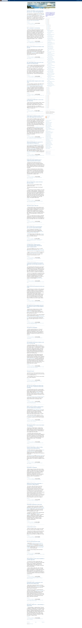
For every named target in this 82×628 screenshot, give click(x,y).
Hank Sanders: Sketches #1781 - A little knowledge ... (51, 86)
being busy (30, 111)
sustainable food (41, 301)
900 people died (38, 392)
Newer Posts (28, 622)
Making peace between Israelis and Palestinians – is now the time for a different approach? (35, 484)
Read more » (28, 55)
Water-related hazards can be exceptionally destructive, (35, 396)
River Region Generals (48, 136)
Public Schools (33, 420)
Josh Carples (47, 117)
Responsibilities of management (32, 467)
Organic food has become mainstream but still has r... (50, 58)
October (48, 27)
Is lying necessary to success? (31, 526)
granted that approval (33, 148)
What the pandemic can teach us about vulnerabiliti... (50, 82)
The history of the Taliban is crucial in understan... (50, 31)
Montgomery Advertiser (48, 123)
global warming (38, 402)
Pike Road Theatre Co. (48, 145)
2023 (47, 21)
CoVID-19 (30, 177)
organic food (36, 301)
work (36, 381)
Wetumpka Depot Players (49, 142)
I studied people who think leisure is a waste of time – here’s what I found (35, 100)
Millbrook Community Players (49, 144)
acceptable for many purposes (39, 127)
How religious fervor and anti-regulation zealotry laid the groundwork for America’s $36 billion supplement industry (35, 306)
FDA (34, 155)
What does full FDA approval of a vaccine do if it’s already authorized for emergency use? (35, 143)
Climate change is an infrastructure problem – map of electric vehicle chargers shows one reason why (35, 116)
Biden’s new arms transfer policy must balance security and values (35, 47)
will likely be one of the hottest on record (35, 544)
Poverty (35, 239)
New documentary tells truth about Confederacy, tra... (51, 63)
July (47, 87)
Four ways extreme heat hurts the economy (33, 541)
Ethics (37, 222)
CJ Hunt (38, 345)
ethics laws (40, 222)
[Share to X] (37, 23)
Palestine (36, 500)
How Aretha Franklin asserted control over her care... (50, 36)
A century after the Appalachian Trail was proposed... (50, 56)
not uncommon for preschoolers (35, 415)
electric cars (36, 137)
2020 (47, 95)
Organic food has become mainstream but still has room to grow (35, 287)
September (48, 28)
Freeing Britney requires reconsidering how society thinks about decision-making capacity (35, 583)
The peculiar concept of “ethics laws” (33, 205)
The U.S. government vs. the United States (33, 28)
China (33, 577)
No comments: (32, 23)
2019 (47, 96)
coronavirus (31, 258)
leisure (38, 111)
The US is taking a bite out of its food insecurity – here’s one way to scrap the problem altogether (34, 227)
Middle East (33, 500)
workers (30, 463)
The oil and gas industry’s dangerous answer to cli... (50, 38)
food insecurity (31, 239)
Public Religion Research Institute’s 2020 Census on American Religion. (35, 508)
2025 (47, 19)
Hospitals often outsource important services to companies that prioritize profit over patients (34, 160)
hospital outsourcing (39, 177)
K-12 (29, 420)
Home (35, 622)
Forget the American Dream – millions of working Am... (50, 72)
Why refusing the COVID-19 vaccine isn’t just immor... (50, 70)
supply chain (39, 577)
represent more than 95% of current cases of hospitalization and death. (35, 250)
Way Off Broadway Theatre (49, 143)
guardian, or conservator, (40, 590)
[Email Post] (35, 23)
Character (30, 222)
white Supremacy (35, 367)
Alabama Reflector (48, 127)
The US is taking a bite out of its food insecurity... (50, 52)
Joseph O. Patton (48, 116)
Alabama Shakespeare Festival (49, 140)
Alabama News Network (48, 124)
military (30, 58)
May (47, 89)
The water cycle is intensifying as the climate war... (51, 66)
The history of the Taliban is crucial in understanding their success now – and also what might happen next (35, 11)
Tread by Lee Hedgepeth (48, 128)
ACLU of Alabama (48, 148)
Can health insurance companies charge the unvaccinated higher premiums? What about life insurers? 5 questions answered (34, 245)
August (48, 29)
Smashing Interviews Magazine (49, 138)
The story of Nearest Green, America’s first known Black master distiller (35, 182)
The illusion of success (30, 371)
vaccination (31, 619)
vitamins (35, 323)
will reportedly (34, 52)
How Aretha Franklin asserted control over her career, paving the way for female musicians (35, 63)
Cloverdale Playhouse (48, 141)
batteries (30, 577)
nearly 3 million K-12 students (37, 409)
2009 (47, 107)
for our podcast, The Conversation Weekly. (35, 20)
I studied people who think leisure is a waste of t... (51, 40)
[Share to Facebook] (38, 23)
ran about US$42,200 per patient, (34, 252)
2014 (47, 102)
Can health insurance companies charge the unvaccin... (51, 54)
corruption (34, 222)
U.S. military (31, 578)
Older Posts (43, 622)
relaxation (41, 111)
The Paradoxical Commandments (32, 327)
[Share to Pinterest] (39, 23)
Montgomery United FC (48, 137)
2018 (47, 97)
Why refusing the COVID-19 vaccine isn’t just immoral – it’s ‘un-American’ (35, 425)
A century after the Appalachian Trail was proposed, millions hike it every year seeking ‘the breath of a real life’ (35, 264)
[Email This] (36, 23)
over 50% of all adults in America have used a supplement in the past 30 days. (35, 316)
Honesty (36, 537)
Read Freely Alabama (48, 146)
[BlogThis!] (37, 23)
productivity (29, 381)
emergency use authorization (31, 151)
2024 (47, 20)
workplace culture (38, 479)
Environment (40, 137)
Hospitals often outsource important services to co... (50, 46)
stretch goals (33, 381)
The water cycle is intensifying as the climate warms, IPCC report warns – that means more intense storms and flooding (35, 386)
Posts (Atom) (31, 623)
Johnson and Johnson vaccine (40, 155)
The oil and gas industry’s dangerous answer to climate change (35, 81)
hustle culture (35, 111)
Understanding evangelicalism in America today (34, 504)
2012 (47, 104)
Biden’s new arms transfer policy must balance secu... (50, 34)
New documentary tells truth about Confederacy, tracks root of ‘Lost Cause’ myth (35, 343)
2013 (47, 103)
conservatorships (38, 586)
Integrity (38, 537)
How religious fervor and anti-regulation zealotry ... (50, 60)
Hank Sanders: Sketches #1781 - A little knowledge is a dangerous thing (35, 605)
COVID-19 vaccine (31, 155)
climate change (31, 137)
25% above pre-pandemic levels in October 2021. (35, 232)
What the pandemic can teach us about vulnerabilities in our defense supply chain (35, 559)
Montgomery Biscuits (48, 135)
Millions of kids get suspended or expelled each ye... (51, 68)
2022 (47, 22)
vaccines (28, 443)
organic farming (31, 301)
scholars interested (31, 455)
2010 (47, 106)
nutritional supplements (30, 323)
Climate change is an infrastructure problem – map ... (51, 42)
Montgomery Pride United (49, 147)
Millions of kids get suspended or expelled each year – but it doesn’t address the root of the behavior (35, 407)
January (48, 94)
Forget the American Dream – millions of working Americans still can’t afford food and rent (35, 448)
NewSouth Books (48, 139)
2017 (47, 98)
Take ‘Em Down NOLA (30, 358)
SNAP (37, 239)
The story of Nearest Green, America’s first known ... (50, 48)
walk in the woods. (39, 278)
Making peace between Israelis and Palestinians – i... (50, 75)
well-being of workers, (39, 455)
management (33, 479)
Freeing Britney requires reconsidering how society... (50, 84)
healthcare (33, 177)
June (47, 88)
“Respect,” (28, 66)
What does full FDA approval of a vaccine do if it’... (51, 44)
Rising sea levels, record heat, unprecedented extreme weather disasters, (35, 85)
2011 (47, 105)
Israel (30, 500)
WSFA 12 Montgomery (48, 125)
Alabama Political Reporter (49, 122)
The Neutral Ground (30, 367)
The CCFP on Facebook (48, 120)
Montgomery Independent (49, 126)
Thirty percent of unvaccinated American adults (34, 144)
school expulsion (38, 420)
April (48, 90)
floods (35, 402)
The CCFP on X (47, 121)
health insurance (38, 258)
